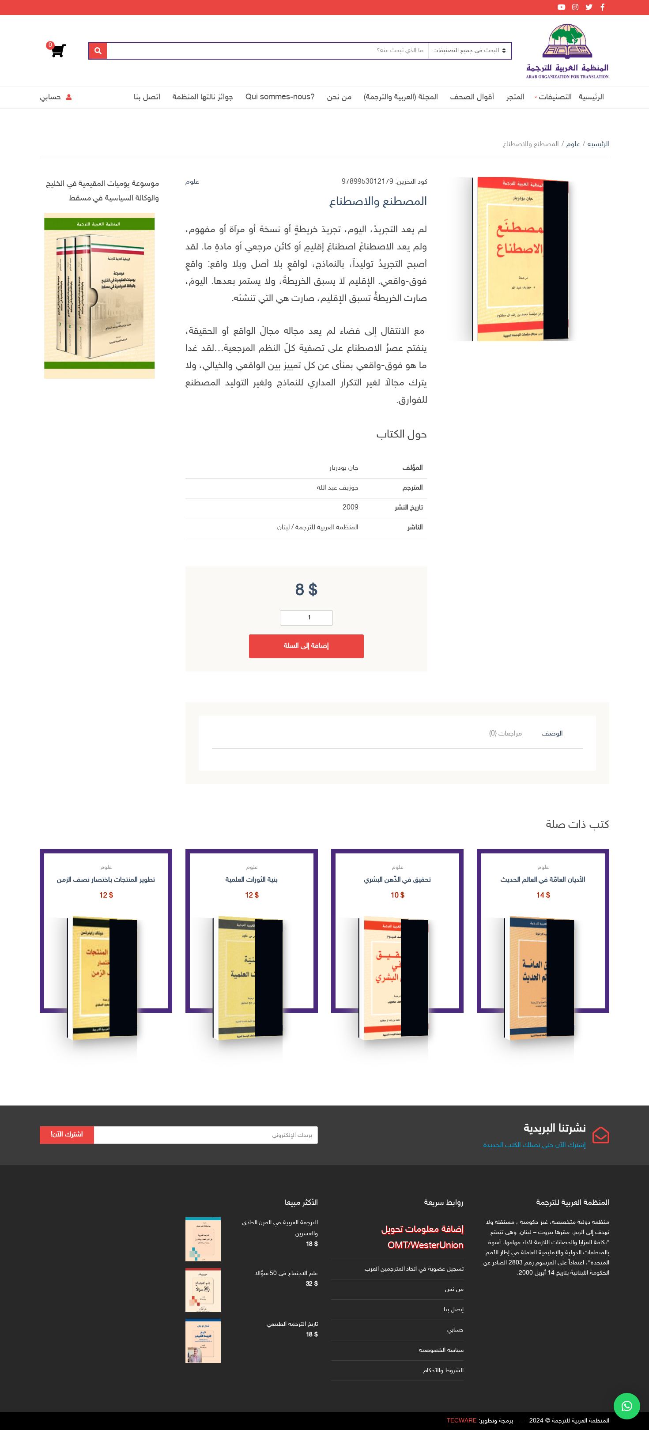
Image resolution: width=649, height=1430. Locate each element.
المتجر (515, 97)
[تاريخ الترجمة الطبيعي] (203, 1341)
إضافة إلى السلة (306, 646)
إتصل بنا (454, 1309)
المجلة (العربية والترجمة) (401, 97)
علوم (573, 144)
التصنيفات (555, 97)
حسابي (50, 97)
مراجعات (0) (505, 734)
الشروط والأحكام (443, 1370)
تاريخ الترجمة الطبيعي (292, 1324)
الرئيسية (591, 97)
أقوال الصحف (472, 97)
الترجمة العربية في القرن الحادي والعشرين (280, 1228)
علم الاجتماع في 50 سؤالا (286, 1273)
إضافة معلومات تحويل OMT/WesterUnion (422, 1238)
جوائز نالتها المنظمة (203, 97)
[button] (627, 1406)
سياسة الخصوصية (441, 1350)
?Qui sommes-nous (280, 97)
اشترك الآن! (67, 1135)
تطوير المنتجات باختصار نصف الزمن (106, 880)
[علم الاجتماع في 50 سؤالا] (203, 1290)
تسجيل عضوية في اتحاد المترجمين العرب (414, 1269)
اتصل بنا (147, 97)
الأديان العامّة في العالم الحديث (543, 880)
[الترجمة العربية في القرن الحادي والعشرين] (203, 1239)
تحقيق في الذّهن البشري (397, 880)
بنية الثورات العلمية (252, 880)
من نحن (339, 97)
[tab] (552, 734)
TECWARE (462, 1421)
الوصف (552, 734)
